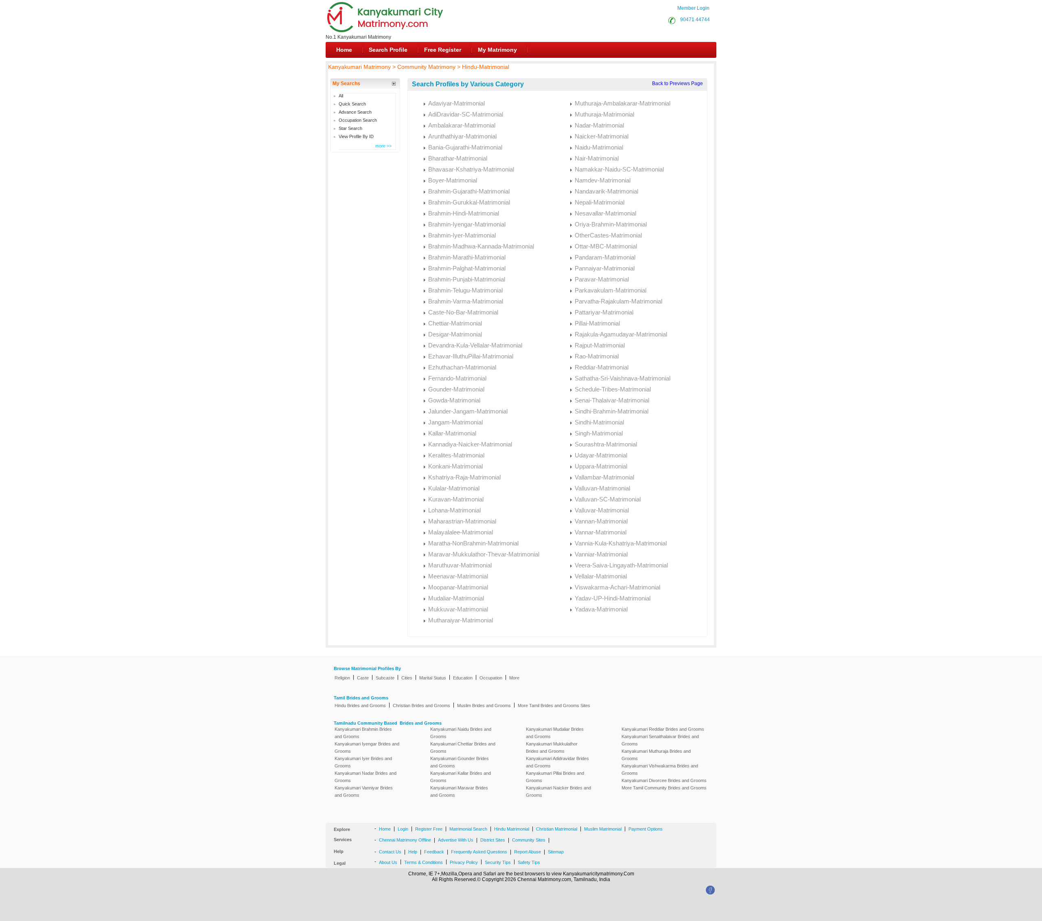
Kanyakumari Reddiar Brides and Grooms (663, 729)
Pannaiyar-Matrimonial (605, 268)
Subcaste (385, 677)
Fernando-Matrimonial (457, 378)
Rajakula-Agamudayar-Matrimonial (621, 334)
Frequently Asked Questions (479, 851)
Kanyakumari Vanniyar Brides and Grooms (364, 791)
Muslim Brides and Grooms (484, 705)
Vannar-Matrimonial (600, 532)
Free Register (442, 49)
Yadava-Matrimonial (601, 609)
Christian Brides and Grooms (421, 705)
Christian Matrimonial (556, 828)
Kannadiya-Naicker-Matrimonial (470, 444)
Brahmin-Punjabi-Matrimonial (466, 279)
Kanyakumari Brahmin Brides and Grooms (363, 733)
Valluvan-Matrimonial (602, 488)
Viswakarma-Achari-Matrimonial (617, 587)
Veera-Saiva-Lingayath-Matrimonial (621, 565)
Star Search (350, 128)
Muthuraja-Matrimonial (604, 114)
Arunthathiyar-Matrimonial (462, 136)
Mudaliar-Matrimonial (456, 598)
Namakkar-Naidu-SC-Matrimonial (619, 169)
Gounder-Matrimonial (456, 389)
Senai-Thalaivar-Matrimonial (612, 400)
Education (463, 677)
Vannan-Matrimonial (601, 521)
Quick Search (352, 103)
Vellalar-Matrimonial (601, 576)
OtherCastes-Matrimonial (608, 235)
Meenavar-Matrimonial (458, 576)
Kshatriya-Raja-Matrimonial (464, 477)
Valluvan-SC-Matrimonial (608, 499)
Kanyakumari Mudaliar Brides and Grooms (555, 733)
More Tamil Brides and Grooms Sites (554, 705)
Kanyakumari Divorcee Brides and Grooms (664, 780)
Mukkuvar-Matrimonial (458, 609)
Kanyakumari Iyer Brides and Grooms (363, 762)
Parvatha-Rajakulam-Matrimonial (618, 301)
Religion (342, 677)
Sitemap (556, 851)
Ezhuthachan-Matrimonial (462, 367)
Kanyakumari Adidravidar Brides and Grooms (557, 762)
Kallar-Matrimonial (452, 433)
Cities (406, 677)
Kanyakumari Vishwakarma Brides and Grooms (660, 769)
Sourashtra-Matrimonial (606, 444)
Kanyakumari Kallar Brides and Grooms (460, 777)
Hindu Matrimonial (511, 828)
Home (344, 49)
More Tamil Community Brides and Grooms (664, 787)
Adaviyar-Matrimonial (456, 103)
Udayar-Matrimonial (601, 455)
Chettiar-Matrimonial (455, 323)
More (514, 677)
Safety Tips (529, 862)
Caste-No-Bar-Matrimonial (463, 312)
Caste (363, 677)
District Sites (492, 839)
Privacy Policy (464, 862)
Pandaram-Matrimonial (605, 257)
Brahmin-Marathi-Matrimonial (467, 257)
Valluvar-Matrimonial (602, 510)
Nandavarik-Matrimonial (606, 191)
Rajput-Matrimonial (600, 345)
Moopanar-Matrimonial (458, 587)
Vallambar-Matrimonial (604, 477)
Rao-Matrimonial (597, 356)
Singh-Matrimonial (599, 433)
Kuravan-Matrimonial (456, 499)
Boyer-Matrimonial (452, 180)
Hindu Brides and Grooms (360, 705)
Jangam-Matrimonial (455, 422)
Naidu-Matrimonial (599, 147)
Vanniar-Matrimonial (601, 554)
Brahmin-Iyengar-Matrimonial (467, 224)
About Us (388, 862)
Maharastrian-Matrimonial (462, 521)
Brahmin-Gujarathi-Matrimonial (469, 191)
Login (403, 828)
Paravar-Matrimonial (602, 279)
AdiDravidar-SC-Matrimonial (465, 114)
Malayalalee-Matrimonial (460, 532)
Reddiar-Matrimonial (601, 367)
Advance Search (355, 112)
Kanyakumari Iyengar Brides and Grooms (367, 747)
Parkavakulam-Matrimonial (610, 290)
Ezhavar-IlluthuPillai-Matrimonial (470, 356)
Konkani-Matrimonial (455, 466)
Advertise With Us (455, 839)
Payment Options (645, 828)
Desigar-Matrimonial (455, 334)
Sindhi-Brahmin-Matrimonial (611, 411)
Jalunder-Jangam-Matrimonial (468, 411)
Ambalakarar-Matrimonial (461, 125)
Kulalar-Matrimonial (453, 488)
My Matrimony (497, 49)
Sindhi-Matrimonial (599, 422)
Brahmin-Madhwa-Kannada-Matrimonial (481, 246)
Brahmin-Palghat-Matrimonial (467, 268)
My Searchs (346, 83)
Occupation (490, 677)
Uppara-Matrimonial (601, 466)
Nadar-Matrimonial (599, 125)
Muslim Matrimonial (603, 828)
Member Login (693, 8)
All (341, 95)
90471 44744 (694, 19)
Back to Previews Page (677, 83)
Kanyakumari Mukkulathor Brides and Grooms (552, 747)
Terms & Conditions (423, 862)
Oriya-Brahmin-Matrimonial (611, 224)
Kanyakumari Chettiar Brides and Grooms (462, 747)
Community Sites (528, 839)
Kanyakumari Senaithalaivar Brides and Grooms (660, 740)
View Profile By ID (356, 136)
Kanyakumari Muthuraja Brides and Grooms (656, 755)
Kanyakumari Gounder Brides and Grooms (459, 762)
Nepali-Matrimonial (599, 202)
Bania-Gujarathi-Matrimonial (465, 147)
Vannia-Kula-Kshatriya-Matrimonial (621, 543)
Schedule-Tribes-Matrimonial (613, 389)
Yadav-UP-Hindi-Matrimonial (612, 598)
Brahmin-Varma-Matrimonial (465, 301)
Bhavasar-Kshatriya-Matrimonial (471, 169)
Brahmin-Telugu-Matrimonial (465, 290)
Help (412, 851)
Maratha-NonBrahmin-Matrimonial (473, 543)
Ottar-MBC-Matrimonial (606, 246)
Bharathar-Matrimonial (457, 158)
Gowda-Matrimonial (454, 400)
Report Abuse (527, 851)
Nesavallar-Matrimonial (605, 213)
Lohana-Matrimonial (454, 510)
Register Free (428, 828)
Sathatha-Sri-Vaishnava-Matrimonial (622, 378)
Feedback (434, 851)
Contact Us (390, 851)
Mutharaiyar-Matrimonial (460, 620)
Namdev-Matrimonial (602, 180)
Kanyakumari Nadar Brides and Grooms (365, 777)
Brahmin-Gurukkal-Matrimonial (469, 202)
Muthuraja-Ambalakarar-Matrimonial (622, 103)
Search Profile (388, 49)
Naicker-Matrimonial (601, 136)
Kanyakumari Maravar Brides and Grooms (459, 791)
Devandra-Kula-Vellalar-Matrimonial (475, 345)
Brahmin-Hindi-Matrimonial (463, 213)
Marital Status (432, 677)
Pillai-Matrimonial (597, 323)
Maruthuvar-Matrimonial (460, 565)
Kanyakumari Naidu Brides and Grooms (460, 733)
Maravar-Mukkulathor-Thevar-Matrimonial (483, 554)
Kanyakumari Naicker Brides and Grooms (558, 791)
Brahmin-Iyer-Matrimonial (462, 235)
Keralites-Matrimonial (456, 455)
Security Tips (498, 862)
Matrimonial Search (468, 828)
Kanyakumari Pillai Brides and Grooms (555, 777)
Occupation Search (358, 120)
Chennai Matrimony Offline (405, 839)
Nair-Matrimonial (597, 158)
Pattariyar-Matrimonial (604, 312)
